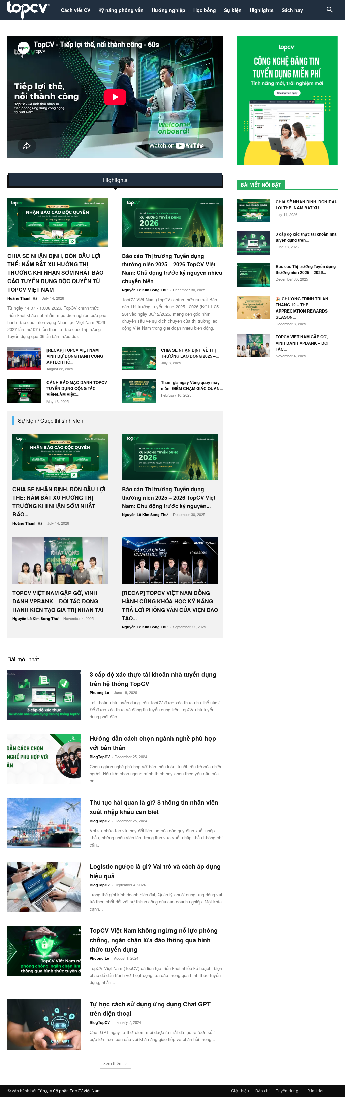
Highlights (262, 10)
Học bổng (204, 10)
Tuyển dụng (287, 1091)
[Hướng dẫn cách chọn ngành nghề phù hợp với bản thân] (44, 759)
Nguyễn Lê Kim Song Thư (145, 289)
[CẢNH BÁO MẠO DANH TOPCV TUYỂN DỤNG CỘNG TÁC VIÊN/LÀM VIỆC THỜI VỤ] (24, 391)
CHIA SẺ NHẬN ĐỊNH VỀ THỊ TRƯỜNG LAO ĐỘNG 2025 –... (190, 353)
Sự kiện (233, 10)
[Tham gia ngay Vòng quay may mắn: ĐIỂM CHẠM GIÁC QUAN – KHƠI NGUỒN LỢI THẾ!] (139, 391)
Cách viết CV (75, 10)
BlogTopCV (100, 756)
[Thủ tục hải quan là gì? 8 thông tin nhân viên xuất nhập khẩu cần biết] (44, 823)
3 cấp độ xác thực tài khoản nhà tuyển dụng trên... (306, 237)
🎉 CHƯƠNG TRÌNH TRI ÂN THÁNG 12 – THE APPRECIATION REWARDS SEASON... (302, 308)
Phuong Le (99, 692)
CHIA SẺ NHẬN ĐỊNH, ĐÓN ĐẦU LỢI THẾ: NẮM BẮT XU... (307, 205)
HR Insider (314, 1091)
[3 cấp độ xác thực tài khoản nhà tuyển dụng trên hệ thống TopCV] (44, 695)
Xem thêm (113, 1063)
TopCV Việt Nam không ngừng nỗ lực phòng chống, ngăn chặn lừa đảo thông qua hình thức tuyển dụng (154, 940)
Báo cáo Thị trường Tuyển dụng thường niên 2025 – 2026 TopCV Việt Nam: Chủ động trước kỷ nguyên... (168, 497)
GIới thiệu (240, 1091)
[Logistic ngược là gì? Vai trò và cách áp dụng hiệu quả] (44, 887)
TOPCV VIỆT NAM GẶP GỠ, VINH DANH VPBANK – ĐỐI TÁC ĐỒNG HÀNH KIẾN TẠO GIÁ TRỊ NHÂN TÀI (57, 601)
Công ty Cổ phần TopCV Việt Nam (69, 1091)
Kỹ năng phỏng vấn (121, 10)
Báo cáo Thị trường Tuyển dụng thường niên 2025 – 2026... (306, 269)
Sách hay (292, 10)
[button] (329, 10)
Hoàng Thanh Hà (22, 298)
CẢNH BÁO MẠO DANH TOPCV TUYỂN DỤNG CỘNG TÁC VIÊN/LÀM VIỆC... (76, 388)
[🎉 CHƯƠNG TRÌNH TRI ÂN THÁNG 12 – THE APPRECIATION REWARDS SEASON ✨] (253, 307)
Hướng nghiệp (168, 10)
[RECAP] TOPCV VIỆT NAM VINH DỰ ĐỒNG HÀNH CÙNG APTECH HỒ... (74, 356)
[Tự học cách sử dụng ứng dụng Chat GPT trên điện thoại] (44, 1024)
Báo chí (262, 1091)
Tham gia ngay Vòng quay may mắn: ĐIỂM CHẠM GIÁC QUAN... (192, 385)
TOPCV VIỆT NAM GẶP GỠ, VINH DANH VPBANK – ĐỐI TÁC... (302, 343)
